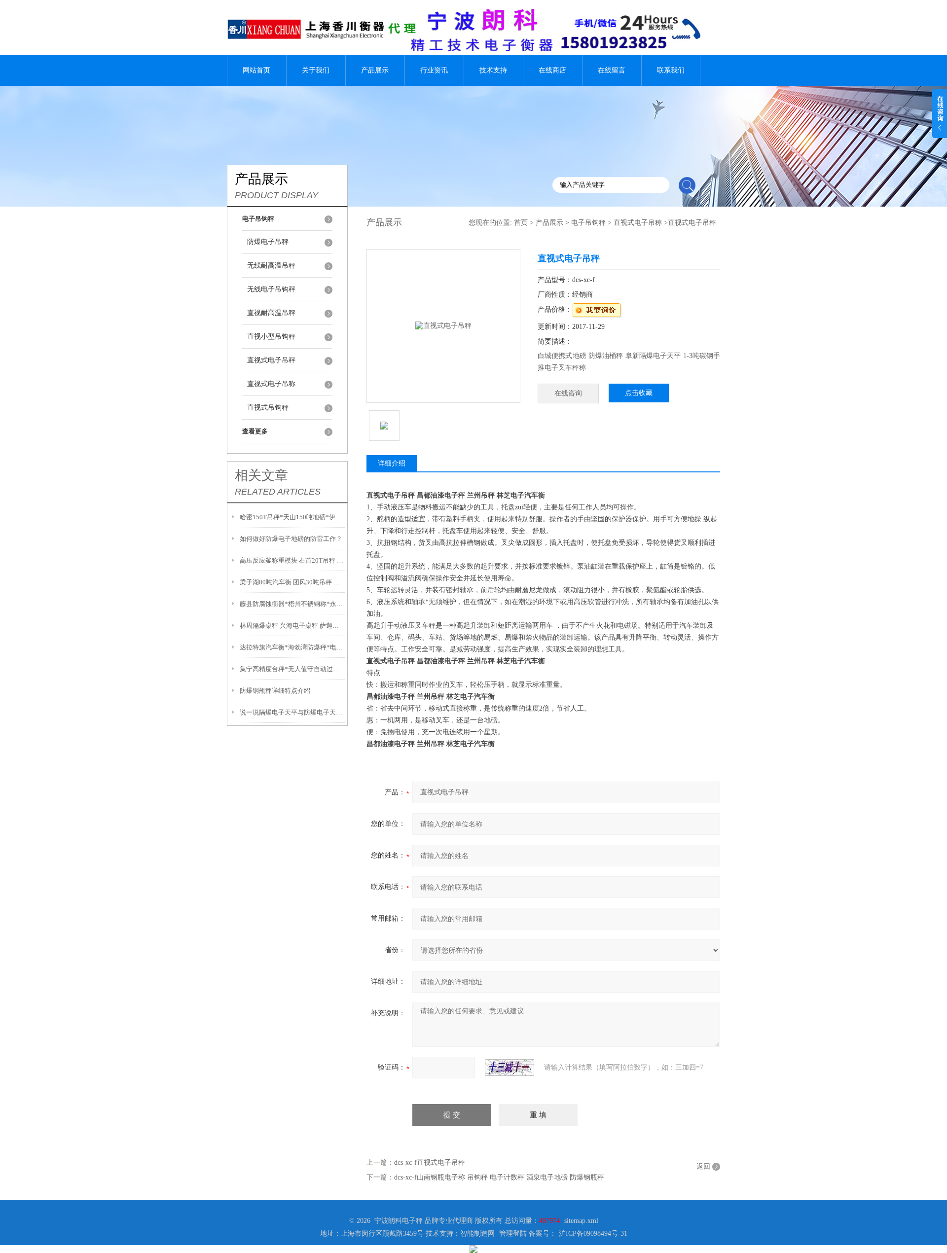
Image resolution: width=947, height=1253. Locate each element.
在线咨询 (568, 393)
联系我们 (671, 70)
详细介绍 (391, 463)
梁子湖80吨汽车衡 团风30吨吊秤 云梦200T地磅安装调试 (292, 582)
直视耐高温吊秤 (271, 313)
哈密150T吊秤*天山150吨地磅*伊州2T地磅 (292, 517)
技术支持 (493, 70)
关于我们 (315, 70)
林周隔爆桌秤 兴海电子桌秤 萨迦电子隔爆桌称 (292, 625)
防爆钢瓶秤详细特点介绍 (275, 690)
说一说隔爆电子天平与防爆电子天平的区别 (292, 712)
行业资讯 (434, 70)
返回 (703, 1166)
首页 (521, 222)
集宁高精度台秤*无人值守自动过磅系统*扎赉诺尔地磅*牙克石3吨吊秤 (292, 669)
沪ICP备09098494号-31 (593, 1233)
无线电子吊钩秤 (271, 289)
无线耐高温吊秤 (271, 265)
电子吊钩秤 (588, 222)
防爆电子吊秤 (268, 242)
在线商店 (552, 70)
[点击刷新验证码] (509, 1067)
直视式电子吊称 (271, 384)
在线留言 (611, 70)
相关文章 (261, 475)
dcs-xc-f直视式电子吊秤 (429, 1162)
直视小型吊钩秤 (271, 336)
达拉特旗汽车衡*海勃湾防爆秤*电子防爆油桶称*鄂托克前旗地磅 (292, 647)
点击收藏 (639, 392)
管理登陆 (513, 1233)
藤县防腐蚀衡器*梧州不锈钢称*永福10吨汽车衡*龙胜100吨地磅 (292, 604)
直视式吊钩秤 (268, 407)
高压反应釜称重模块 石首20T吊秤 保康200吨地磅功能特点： (292, 560)
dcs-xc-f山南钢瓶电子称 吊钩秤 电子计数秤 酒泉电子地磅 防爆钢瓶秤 (499, 1177)
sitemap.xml (581, 1220)
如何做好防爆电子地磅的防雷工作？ (291, 538)
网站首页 (256, 70)
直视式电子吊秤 (271, 360)
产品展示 (375, 70)
